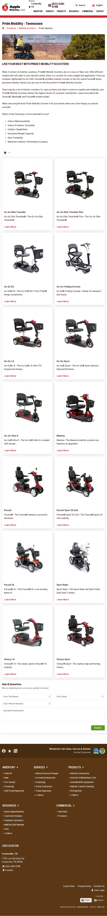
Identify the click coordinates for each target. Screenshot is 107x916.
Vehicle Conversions (79, 773)
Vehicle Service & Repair (47, 773)
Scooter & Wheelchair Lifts (83, 778)
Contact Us (99, 886)
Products (61, 11)
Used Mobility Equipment (82, 782)
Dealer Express (82, 907)
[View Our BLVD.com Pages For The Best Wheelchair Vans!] (15, 751)
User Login (99, 890)
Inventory (38, 11)
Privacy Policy (84, 886)
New (6, 778)
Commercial (87, 11)
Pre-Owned (9, 782)
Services (50, 11)
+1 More (39, 795)
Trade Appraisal (43, 791)
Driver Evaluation (44, 786)
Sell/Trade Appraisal (14, 791)
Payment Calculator (14, 820)
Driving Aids (76, 791)
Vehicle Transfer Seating (82, 786)
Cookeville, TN (36, 5)
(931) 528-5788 (58, 5)
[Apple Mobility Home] (3, 28)
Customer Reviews (13, 816)
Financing (9, 786)
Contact (100, 11)
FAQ (6, 829)
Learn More (10, 227)
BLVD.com (100, 907)
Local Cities (69, 886)
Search (82, 5)
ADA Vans (62, 811)
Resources (74, 11)
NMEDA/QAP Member (14, 825)
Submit (98, 728)
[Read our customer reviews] (9, 751)
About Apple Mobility (14, 811)
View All (8, 773)
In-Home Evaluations (45, 778)
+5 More (74, 795)
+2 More (8, 833)
